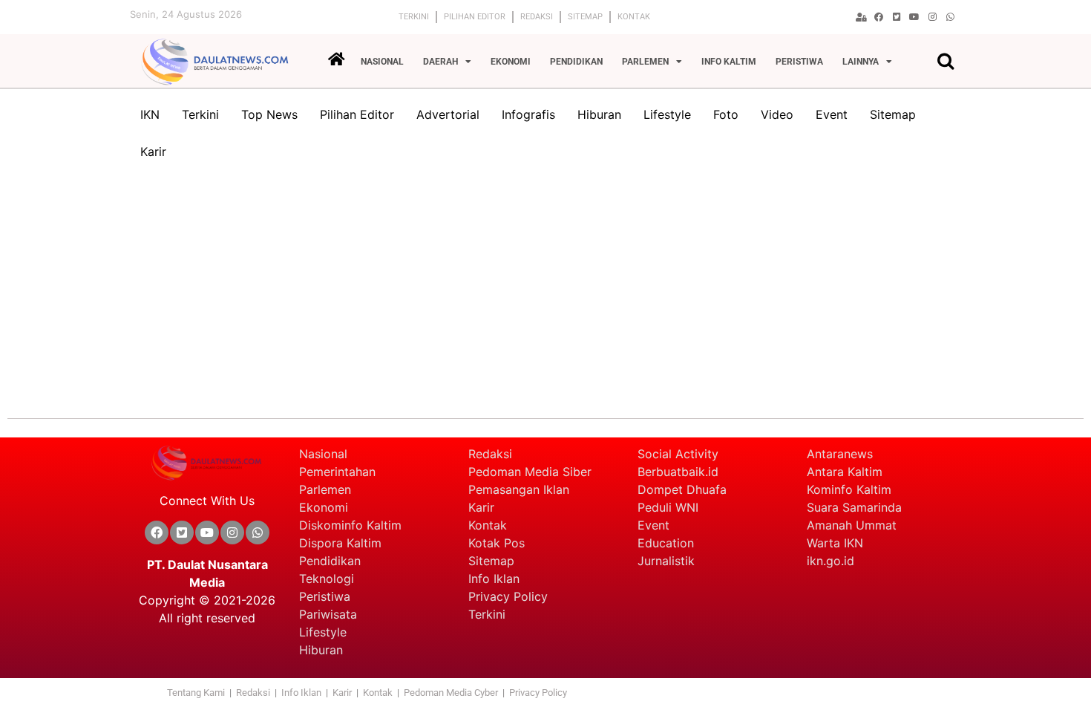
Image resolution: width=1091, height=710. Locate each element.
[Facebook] (879, 17)
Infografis (528, 114)
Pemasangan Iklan (518, 489)
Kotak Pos (496, 542)
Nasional (323, 453)
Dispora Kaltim (340, 542)
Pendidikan (331, 560)
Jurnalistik (666, 560)
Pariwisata (328, 614)
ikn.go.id (830, 560)
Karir (153, 151)
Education (666, 542)
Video (777, 114)
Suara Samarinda (854, 507)
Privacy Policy (508, 596)
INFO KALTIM (728, 61)
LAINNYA (860, 61)
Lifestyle (667, 114)
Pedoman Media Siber (530, 471)
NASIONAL (382, 61)
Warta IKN (835, 542)
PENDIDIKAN (576, 61)
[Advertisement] (545, 288)
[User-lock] (861, 17)
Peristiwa (324, 596)
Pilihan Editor (474, 17)
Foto (725, 114)
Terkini (414, 17)
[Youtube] (914, 17)
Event (832, 114)
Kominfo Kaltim (849, 489)
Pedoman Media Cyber (452, 692)
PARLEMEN (645, 61)
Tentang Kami (196, 692)
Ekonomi (323, 507)
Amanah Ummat (852, 525)
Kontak (633, 17)
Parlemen (325, 489)
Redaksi (536, 17)
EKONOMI (511, 61)
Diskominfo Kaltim (350, 525)
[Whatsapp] (950, 17)
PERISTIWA (799, 61)
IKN (150, 114)
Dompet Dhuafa (682, 489)
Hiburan (599, 114)
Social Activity (678, 453)
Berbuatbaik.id (678, 471)
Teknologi (326, 578)
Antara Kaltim (844, 471)
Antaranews (840, 453)
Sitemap (585, 17)
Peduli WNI (668, 507)
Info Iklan (494, 578)
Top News (269, 114)
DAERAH (440, 61)
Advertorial (447, 114)
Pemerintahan (337, 471)
